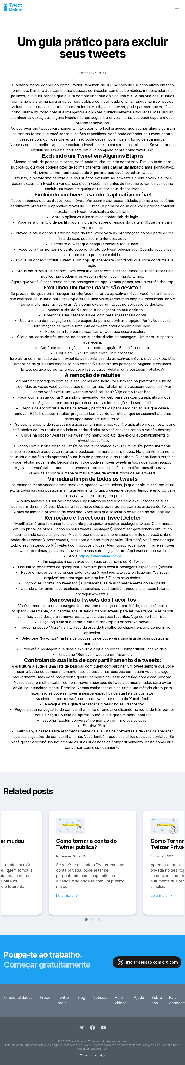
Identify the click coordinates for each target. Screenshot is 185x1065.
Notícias (99, 997)
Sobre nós (156, 1000)
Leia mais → (67, 895)
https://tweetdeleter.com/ (100, 556)
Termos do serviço (92, 1055)
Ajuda (139, 997)
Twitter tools (64, 1000)
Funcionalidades (18, 997)
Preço (45, 997)
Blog (81, 997)
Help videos (121, 1000)
